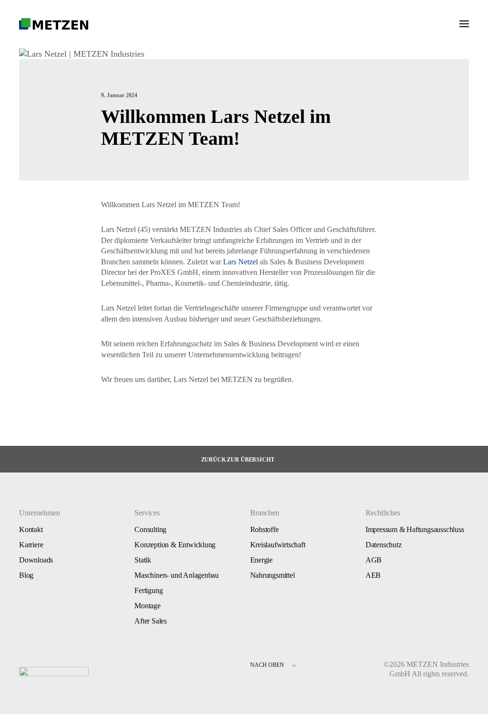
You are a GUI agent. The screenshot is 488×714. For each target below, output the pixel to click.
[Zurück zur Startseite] (54, 24)
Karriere (31, 545)
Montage (147, 606)
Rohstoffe (264, 529)
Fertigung (148, 590)
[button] (464, 24)
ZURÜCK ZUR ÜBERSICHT (237, 459)
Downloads (36, 560)
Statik (142, 560)
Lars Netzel (240, 262)
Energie (261, 560)
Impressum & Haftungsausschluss (415, 529)
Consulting (150, 529)
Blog (26, 575)
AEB (373, 575)
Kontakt (31, 529)
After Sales (150, 621)
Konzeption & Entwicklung (174, 545)
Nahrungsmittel (272, 575)
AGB (374, 560)
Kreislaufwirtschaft (277, 545)
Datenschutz (384, 545)
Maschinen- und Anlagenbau (176, 575)
